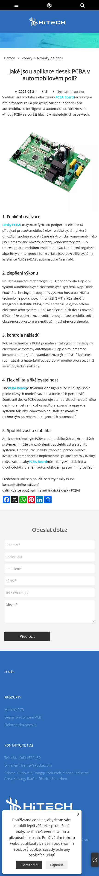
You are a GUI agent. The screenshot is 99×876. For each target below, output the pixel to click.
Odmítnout (29, 865)
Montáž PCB (14, 709)
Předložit (27, 636)
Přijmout (56, 865)
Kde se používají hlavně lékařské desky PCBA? (45, 490)
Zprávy (27, 58)
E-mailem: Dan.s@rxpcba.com (28, 765)
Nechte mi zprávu (70, 91)
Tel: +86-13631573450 (22, 757)
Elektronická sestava (20, 724)
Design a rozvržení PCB (22, 717)
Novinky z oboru (50, 58)
